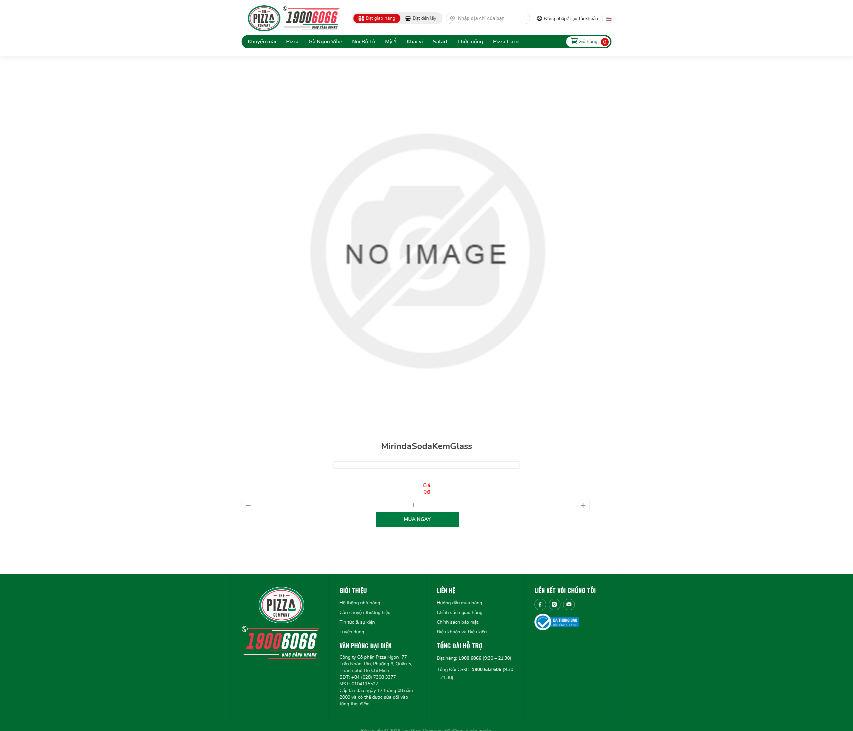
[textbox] (491, 18)
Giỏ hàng (587, 41)
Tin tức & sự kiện (357, 622)
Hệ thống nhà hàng (360, 603)
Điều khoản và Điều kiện (462, 632)
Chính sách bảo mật (457, 622)
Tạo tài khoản (583, 18)
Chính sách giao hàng (459, 612)
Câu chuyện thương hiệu (365, 612)
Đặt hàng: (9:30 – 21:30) (474, 658)
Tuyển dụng (352, 632)
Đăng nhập (555, 18)
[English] (608, 18)
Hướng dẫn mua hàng (459, 603)
